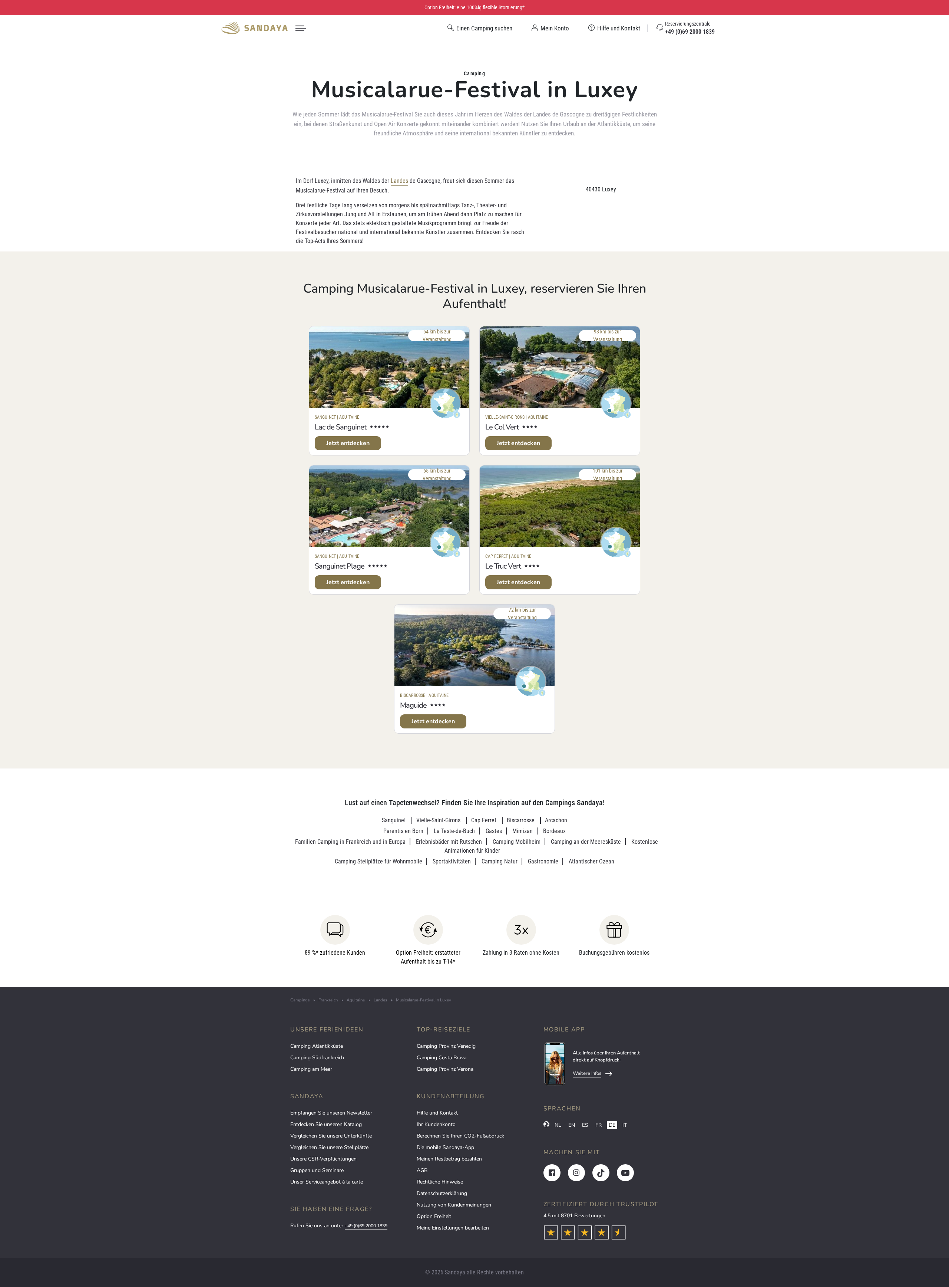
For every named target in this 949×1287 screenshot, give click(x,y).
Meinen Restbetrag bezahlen (449, 1158)
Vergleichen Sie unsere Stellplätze (329, 1147)
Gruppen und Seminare (317, 1170)
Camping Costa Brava (441, 1057)
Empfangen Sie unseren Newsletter (331, 1112)
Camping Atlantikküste (316, 1046)
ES (585, 1125)
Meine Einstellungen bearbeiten (453, 1227)
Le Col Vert (502, 427)
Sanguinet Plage (339, 566)
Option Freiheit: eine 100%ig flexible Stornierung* (474, 7)
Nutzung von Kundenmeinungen (454, 1204)
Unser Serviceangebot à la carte (326, 1181)
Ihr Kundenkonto (436, 1124)
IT (624, 1125)
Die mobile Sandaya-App (445, 1147)
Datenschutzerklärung (442, 1193)
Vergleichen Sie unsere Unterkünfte (331, 1135)
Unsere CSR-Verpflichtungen (323, 1158)
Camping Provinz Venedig (446, 1046)
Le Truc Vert (503, 566)
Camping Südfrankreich (317, 1057)
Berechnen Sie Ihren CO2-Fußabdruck (460, 1135)
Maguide (413, 705)
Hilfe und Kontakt (437, 1112)
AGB (422, 1170)
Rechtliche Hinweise (440, 1181)
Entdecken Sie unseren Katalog (326, 1124)
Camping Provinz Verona (445, 1069)
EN (571, 1125)
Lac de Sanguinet (340, 427)
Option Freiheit (434, 1216)
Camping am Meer (311, 1069)
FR (598, 1125)
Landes (399, 180)
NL (558, 1125)
